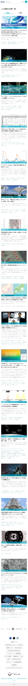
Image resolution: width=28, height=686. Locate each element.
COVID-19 (11, 522)
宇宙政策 (14, 665)
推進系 (23, 491)
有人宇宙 (19, 492)
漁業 (21, 453)
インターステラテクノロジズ (14, 667)
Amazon (3, 209)
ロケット (3, 523)
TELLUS (8, 178)
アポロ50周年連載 (5, 491)
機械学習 (16, 656)
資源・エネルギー (16, 456)
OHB (15, 522)
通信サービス (4, 458)
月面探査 (5, 492)
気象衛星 (14, 453)
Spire (11, 142)
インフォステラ (12, 209)
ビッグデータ (17, 383)
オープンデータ (4, 342)
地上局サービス (17, 211)
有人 (9, 492)
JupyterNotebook (9, 276)
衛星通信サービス (5, 456)
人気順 (20, 13)
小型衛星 (22, 143)
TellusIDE (12, 178)
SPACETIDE (7, 340)
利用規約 (3, 678)
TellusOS (7, 306)
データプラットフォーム (18, 381)
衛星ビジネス (4, 43)
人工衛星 (8, 42)
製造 (10, 456)
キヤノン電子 (12, 143)
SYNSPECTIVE (16, 659)
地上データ (15, 107)
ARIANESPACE (4, 522)
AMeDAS (3, 178)
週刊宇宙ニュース (16, 43)
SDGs (2, 340)
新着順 (7, 13)
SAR (13, 75)
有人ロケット (13, 492)
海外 (18, 453)
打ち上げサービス (14, 523)
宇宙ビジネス (9, 343)
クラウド (18, 209)
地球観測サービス (15, 42)
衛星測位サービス (17, 455)
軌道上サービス (4, 618)
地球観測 (20, 417)
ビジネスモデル (4, 107)
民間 (2, 212)
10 (16, 629)
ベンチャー (10, 653)
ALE (2, 142)
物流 (23, 453)
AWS (7, 209)
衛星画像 (9, 43)
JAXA (2, 75)
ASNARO (3, 276)
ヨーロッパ (16, 450)
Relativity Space (7, 75)
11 (18, 629)
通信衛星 (9, 458)
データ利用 (3, 42)
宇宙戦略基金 (17, 662)
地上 (7, 211)
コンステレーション (19, 75)
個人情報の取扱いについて (11, 678)
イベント (24, 340)
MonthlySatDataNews (14, 650)
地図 (20, 107)
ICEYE (5, 142)
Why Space (18, 647)
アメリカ (11, 491)
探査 (20, 491)
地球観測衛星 (17, 452)
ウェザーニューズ (5, 143)
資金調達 (8, 76)
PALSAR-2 (3, 584)
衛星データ (22, 42)
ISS (22, 656)
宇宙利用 (23, 211)
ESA (2, 448)
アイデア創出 (7, 106)
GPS (2, 106)
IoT (8, 142)
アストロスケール (17, 142)
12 (20, 629)
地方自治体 (3, 343)
